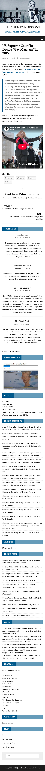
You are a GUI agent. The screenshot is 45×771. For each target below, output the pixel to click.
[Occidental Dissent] (22, 21)
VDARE (5, 708)
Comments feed (8, 743)
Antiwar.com (7, 675)
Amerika (5, 672)
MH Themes (36, 768)
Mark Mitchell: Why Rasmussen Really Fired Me (20, 604)
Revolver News (8, 694)
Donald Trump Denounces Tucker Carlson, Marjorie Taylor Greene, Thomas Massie (22, 599)
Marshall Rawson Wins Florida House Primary (19, 615)
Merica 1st (6, 692)
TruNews (5, 705)
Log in (4, 735)
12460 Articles (34, 194)
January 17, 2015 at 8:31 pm (22, 291)
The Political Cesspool (10, 702)
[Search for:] (22, 756)
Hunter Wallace (24, 58)
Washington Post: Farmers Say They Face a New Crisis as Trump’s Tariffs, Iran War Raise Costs (22, 526)
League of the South (10, 689)
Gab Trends (6, 683)
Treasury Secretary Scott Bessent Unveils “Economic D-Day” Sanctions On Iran (21, 469)
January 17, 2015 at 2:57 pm (22, 238)
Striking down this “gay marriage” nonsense (21, 70)
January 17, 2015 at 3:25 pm (22, 268)
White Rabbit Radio (10, 711)
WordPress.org (8, 747)
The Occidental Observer (12, 700)
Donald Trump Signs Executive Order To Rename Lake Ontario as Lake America (21, 428)
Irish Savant (7, 686)
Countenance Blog (9, 678)
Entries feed (7, 739)
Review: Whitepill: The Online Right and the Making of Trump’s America (21, 477)
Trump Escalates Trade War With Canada (18, 580)
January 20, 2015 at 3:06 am (22, 324)
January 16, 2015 (9, 58)
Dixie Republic (7, 681)
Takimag (5, 697)
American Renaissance (11, 670)
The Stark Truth (22, 321)
